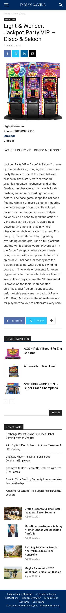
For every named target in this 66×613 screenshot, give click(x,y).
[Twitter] (15, 53)
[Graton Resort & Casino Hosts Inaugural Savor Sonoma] (13, 513)
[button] (6, 5)
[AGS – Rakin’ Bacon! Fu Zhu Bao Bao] (13, 353)
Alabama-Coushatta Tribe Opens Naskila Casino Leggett (33, 492)
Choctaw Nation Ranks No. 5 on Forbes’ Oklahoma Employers (28, 458)
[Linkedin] (24, 53)
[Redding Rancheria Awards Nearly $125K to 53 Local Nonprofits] (13, 551)
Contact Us (38, 601)
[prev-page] (6, 401)
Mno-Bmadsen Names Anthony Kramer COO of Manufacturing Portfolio (43, 530)
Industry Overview (31, 597)
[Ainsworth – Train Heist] (13, 370)
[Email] (32, 53)
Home (7, 13)
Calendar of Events (46, 594)
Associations (11, 597)
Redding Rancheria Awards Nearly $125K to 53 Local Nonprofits (41, 551)
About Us (24, 601)
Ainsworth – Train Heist (40, 366)
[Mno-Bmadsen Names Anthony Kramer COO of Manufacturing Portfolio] (13, 530)
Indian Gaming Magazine (20, 594)
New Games (20, 13)
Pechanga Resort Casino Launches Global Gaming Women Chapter (30, 436)
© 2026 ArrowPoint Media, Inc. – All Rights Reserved (33, 605)
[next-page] (12, 401)
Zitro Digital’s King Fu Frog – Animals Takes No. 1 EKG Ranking (33, 447)
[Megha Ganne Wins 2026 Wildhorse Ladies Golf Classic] (13, 573)
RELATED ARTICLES (17, 339)
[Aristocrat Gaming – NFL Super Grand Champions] (13, 388)
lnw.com (9, 136)
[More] (52, 320)
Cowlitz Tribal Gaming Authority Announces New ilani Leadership (34, 481)
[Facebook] (7, 53)
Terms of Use (51, 597)
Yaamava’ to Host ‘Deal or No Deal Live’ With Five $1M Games (33, 470)
